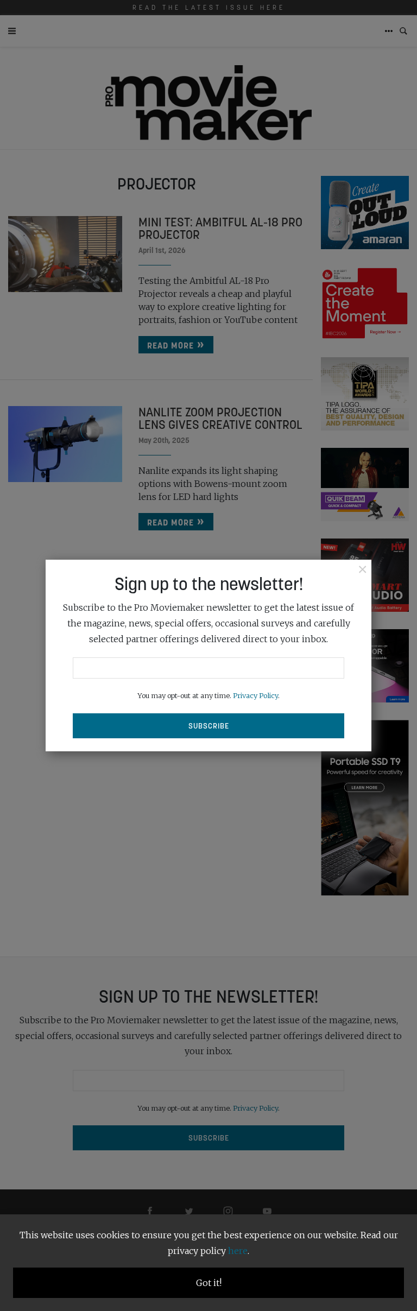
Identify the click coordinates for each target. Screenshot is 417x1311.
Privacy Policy (255, 695)
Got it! (209, 1282)
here (238, 1250)
